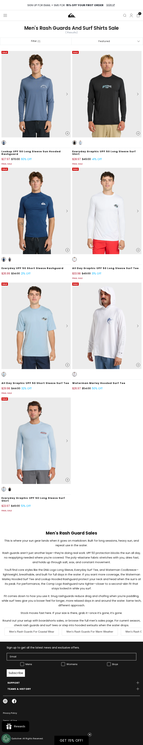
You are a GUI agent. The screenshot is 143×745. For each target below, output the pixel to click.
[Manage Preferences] (6, 738)
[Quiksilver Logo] (72, 15)
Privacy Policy (10, 713)
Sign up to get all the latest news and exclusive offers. (43, 647)
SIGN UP (110, 5)
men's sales (97, 620)
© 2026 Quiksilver (12, 738)
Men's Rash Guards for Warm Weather (89, 631)
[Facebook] (14, 701)
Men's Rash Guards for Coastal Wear (31, 631)
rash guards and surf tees (40, 625)
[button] (3, 142)
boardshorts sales (51, 620)
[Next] (65, 94)
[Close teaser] (90, 734)
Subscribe (16, 673)
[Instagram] (5, 701)
